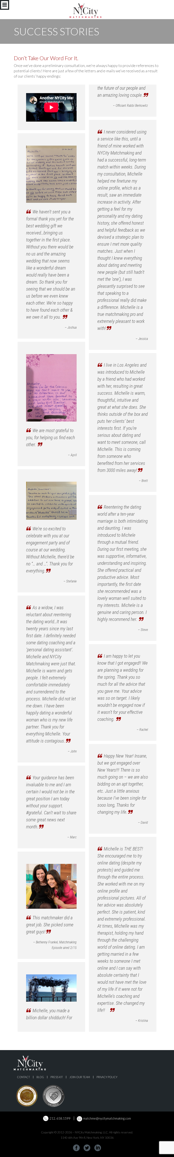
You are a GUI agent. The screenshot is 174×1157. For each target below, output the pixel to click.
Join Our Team (79, 1077)
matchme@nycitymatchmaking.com (107, 1118)
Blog (40, 1077)
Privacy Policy (107, 1077)
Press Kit (57, 1077)
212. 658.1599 (60, 1118)
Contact (23, 1077)
